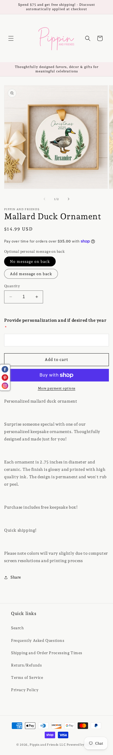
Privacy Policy (24, 690)
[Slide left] (44, 199)
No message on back (30, 261)
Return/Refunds (26, 665)
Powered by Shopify (82, 745)
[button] (11, 38)
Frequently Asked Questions (37, 640)
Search (17, 628)
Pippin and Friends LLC (48, 745)
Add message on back (31, 274)
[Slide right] (69, 199)
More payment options (56, 388)
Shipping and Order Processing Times (46, 653)
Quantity (12, 286)
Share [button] (15, 577)
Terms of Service (27, 677)
